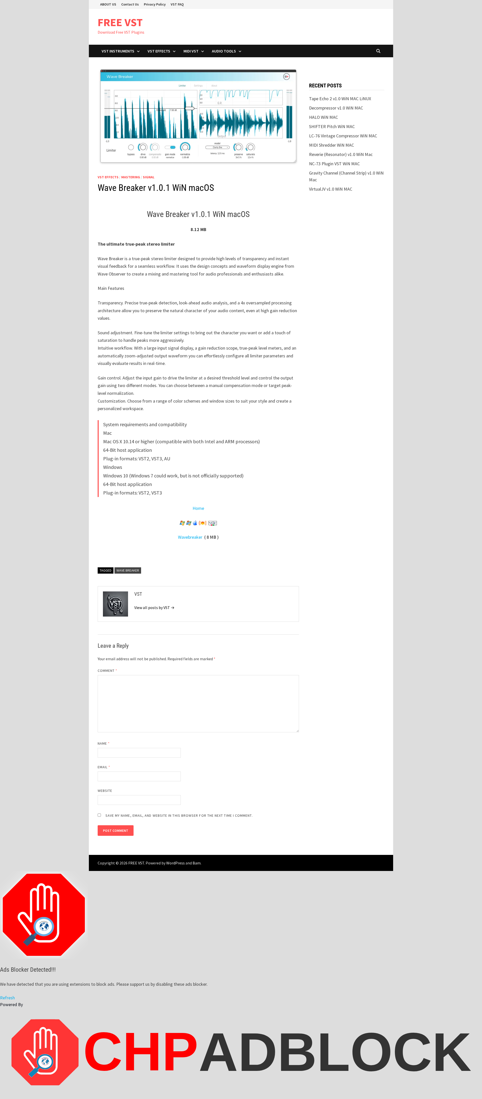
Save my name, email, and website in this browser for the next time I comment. (179, 815)
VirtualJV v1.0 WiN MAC (330, 189)
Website (105, 790)
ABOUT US (108, 4)
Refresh (7, 998)
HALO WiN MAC (323, 117)
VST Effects (159, 50)
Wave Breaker (127, 570)
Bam (197, 862)
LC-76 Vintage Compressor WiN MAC (343, 136)
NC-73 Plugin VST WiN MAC (334, 164)
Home (198, 508)
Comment (107, 670)
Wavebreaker (190, 537)
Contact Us (130, 4)
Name (104, 743)
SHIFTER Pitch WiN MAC (332, 126)
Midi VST (191, 50)
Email (104, 767)
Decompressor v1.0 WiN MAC (336, 108)
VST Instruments (118, 50)
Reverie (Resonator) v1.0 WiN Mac (341, 154)
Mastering (130, 177)
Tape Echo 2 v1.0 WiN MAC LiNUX (340, 98)
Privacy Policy (155, 4)
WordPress (175, 862)
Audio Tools (224, 50)
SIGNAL (148, 177)
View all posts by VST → (154, 607)
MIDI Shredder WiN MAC (331, 145)
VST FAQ (177, 4)
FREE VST (120, 22)
